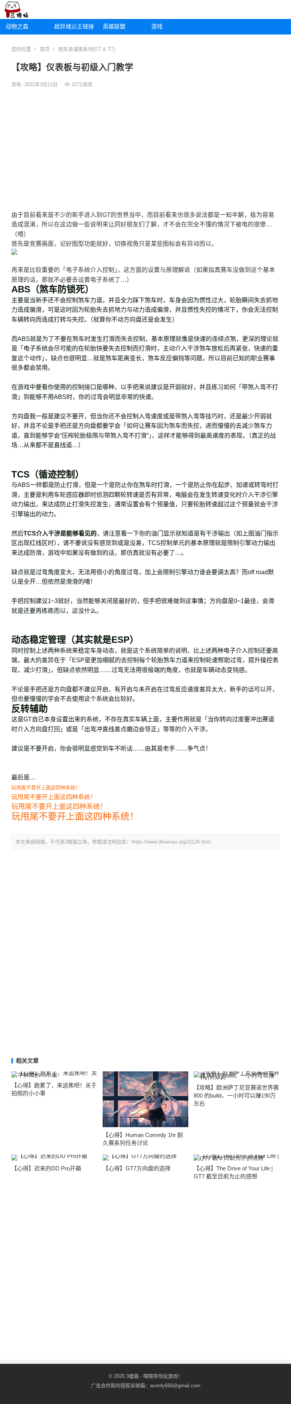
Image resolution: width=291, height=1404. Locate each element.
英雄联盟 (114, 26)
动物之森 (17, 26)
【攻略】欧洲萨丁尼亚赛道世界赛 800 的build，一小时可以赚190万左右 (236, 1095)
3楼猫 (132, 1376)
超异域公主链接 (74, 26)
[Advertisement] (145, 149)
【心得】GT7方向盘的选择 (137, 1168)
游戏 (157, 26)
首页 (45, 49)
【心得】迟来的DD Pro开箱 (46, 1168)
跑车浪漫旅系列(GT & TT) (86, 49)
